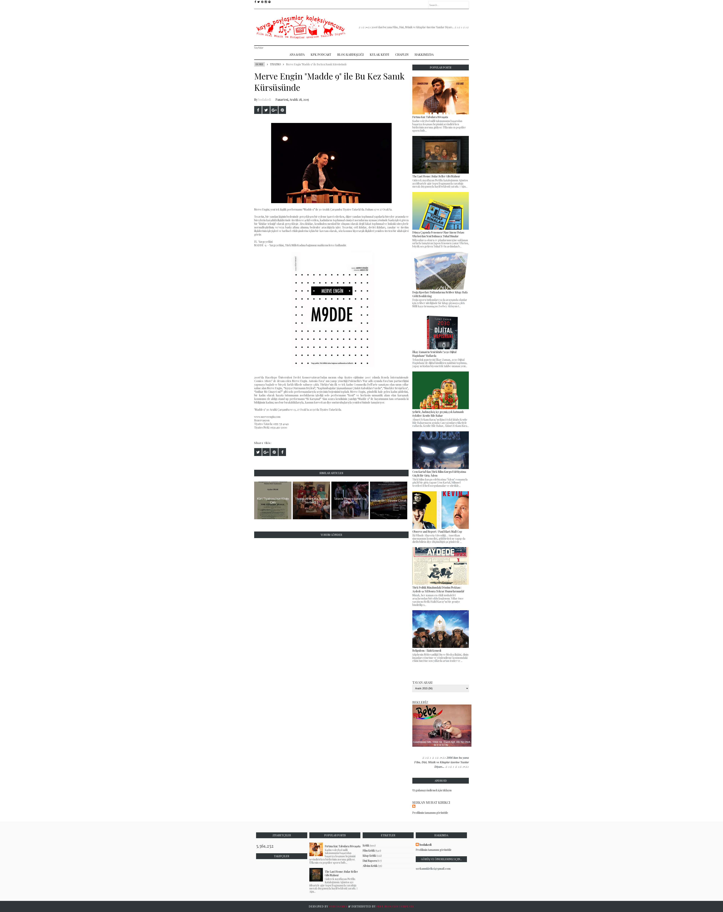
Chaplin (402, 54)
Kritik (366, 845)
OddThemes (338, 906)
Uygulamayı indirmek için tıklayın (431, 790)
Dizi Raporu (370, 860)
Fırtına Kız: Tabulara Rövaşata (342, 846)
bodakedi (264, 99)
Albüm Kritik (370, 866)
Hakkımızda (424, 54)
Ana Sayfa (297, 54)
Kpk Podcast (321, 54)
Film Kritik (369, 850)
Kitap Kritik (369, 855)
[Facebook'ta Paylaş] (258, 110)
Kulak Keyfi (379, 54)
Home (259, 64)
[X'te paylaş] (266, 110)
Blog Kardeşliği (350, 54)
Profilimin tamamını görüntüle (430, 812)
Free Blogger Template (395, 906)
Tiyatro (275, 64)
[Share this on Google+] (274, 110)
